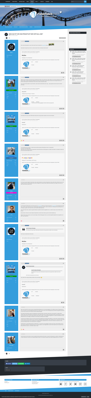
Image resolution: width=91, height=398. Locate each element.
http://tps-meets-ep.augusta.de (48, 102)
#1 (63, 41)
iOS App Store (35, 381)
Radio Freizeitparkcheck (75, 32)
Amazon (6, 381)
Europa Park (44, 45)
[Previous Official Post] (62, 108)
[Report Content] (62, 72)
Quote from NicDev (30, 266)
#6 (63, 203)
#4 (63, 145)
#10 (63, 334)
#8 (63, 263)
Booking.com (7, 382)
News (7, 97)
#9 (63, 307)
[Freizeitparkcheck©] (45, 14)
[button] (77, 2)
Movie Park (39, 205)
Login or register (13, 6)
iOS (31, 61)
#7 (63, 225)
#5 (63, 179)
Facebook (37, 101)
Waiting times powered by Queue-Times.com (45, 395)
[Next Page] (9, 38)
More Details (83, 396)
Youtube (32, 64)
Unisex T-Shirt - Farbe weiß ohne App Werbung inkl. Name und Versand (78, 66)
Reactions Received (9, 55)
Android (36, 61)
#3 (63, 113)
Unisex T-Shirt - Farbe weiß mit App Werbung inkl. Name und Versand (78, 72)
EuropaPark (41, 102)
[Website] (16, 80)
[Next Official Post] (63, 72)
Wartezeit (8, 369)
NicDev (11, 35)
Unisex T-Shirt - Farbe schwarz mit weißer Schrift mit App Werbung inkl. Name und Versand (79, 78)
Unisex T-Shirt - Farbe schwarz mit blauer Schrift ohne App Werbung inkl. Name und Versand (79, 52)
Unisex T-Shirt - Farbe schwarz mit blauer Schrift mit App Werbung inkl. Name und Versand (78, 59)
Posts (7, 56)
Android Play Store (35, 382)
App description (35, 383)
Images (8, 96)
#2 (63, 77)
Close (88, 396)
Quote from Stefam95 (30, 228)
